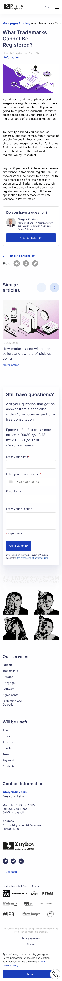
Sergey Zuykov (28, 219)
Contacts (8, 766)
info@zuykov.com (15, 792)
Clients (7, 748)
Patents (7, 664)
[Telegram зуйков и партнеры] (5, 861)
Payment (8, 760)
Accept (31, 974)
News (6, 736)
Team (6, 754)
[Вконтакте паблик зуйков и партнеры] (13, 861)
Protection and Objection (12, 702)
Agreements (10, 695)
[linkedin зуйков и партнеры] (21, 861)
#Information (11, 57)
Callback (11, 872)
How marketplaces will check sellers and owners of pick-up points (27, 353)
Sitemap (31, 944)
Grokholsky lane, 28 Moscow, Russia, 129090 (22, 827)
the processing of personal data (32, 558)
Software (8, 689)
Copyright (9, 683)
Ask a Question (18, 546)
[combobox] (12, 482)
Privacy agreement (31, 938)
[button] (54, 287)
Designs (8, 677)
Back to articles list (22, 255)
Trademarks (10, 671)
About (7, 730)
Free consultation (31, 237)
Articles (8, 742)
